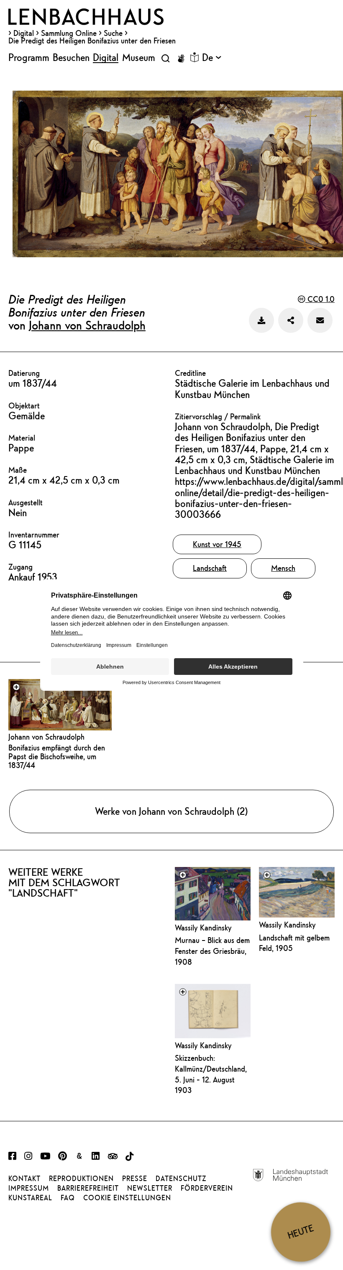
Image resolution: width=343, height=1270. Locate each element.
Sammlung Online (69, 33)
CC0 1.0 (320, 299)
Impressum (28, 1188)
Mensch (283, 568)
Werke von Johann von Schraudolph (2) (171, 811)
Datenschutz (181, 1178)
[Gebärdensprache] (181, 58)
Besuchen (71, 57)
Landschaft (210, 568)
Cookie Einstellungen (127, 1198)
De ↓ (211, 57)
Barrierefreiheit (88, 1188)
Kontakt (24, 1178)
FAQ (68, 1198)
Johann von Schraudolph (87, 325)
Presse (134, 1178)
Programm (28, 57)
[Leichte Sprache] (194, 57)
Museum (138, 57)
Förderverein (207, 1188)
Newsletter (149, 1188)
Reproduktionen (81, 1178)
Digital (23, 33)
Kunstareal (30, 1198)
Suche (113, 33)
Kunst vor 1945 (217, 544)
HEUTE (300, 1231)
